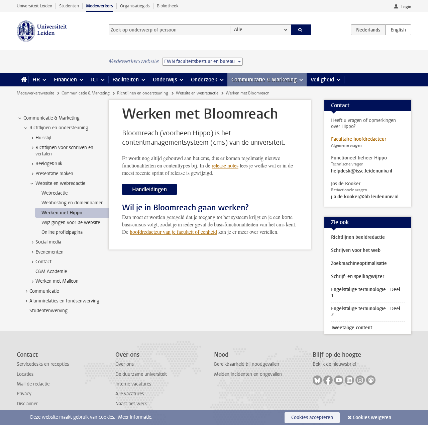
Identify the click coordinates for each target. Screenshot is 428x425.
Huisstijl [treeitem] (43, 138)
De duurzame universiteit (141, 374)
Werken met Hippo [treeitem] (61, 213)
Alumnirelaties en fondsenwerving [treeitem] (64, 301)
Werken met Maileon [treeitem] (57, 281)
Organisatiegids (135, 6)
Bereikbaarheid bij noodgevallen (246, 364)
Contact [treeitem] (43, 262)
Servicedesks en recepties (43, 364)
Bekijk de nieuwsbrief (334, 364)
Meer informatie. (135, 417)
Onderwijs (165, 79)
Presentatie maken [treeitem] (54, 173)
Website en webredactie (197, 93)
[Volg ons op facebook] (328, 380)
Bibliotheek (168, 6)
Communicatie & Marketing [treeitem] (51, 118)
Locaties (25, 374)
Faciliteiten (125, 79)
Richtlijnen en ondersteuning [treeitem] (58, 128)
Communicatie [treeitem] (44, 291)
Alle (238, 29)
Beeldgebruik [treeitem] (48, 163)
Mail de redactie (33, 384)
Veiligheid (322, 79)
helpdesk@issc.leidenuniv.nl (361, 171)
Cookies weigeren (372, 417)
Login (406, 6)
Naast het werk (131, 404)
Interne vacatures (133, 384)
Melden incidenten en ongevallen (248, 374)
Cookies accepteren (312, 417)
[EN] (398, 29)
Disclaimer (27, 404)
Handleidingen (149, 189)
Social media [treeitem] (48, 242)
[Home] (22, 79)
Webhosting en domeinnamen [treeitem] (72, 203)
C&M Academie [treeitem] (51, 271)
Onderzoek (204, 79)
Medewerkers (99, 6)
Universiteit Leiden (34, 6)
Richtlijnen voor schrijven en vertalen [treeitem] (64, 150)
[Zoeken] (301, 29)
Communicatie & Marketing (264, 79)
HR (36, 79)
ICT (94, 79)
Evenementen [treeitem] (49, 252)
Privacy (24, 394)
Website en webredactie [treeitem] (60, 183)
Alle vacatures (129, 394)
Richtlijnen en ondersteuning (142, 93)
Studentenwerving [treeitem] (48, 310)
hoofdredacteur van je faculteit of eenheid (173, 231)
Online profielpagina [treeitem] (62, 232)
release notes (225, 165)
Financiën (65, 79)
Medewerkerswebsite (35, 93)
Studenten (69, 6)
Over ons (124, 364)
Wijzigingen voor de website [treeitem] (70, 222)
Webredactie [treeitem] (54, 193)
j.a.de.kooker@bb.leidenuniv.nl (365, 197)
